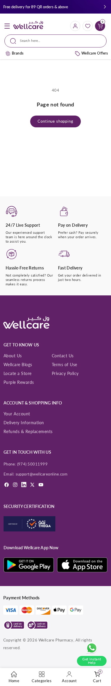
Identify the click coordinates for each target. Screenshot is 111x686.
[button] (105, 7)
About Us (13, 355)
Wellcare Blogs (18, 364)
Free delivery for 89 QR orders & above (35, 6)
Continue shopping (55, 121)
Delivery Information (24, 422)
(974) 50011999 (32, 464)
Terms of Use (64, 364)
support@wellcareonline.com (42, 474)
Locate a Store (18, 373)
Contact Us (63, 355)
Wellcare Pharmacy (55, 640)
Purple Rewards (19, 382)
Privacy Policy (65, 373)
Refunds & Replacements (28, 431)
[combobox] (55, 41)
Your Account (17, 413)
